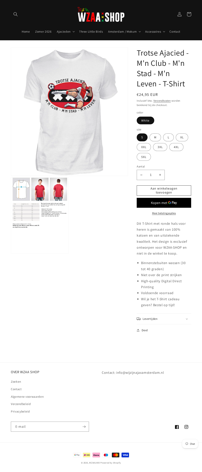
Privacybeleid (20, 411)
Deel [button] (145, 330)
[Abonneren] (84, 427)
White (145, 120)
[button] (15, 14)
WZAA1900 (94, 462)
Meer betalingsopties (164, 213)
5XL (143, 157)
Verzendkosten (162, 100)
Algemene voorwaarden (27, 396)
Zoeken (16, 381)
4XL (176, 147)
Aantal (141, 166)
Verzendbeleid (21, 404)
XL (182, 137)
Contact (16, 389)
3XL (160, 147)
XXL (143, 147)
